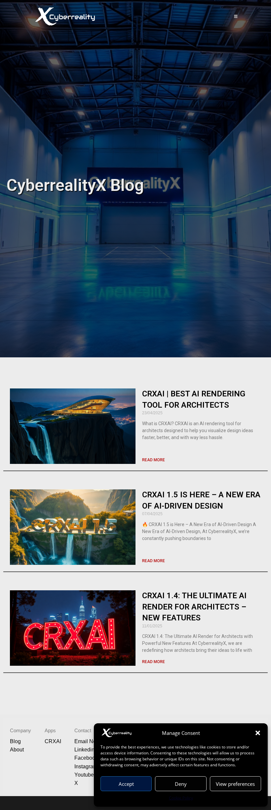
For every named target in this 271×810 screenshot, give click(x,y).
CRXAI (53, 741)
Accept (126, 784)
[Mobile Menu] (236, 16)
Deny (181, 784)
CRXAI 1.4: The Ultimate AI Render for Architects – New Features (194, 606)
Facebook (86, 758)
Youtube (84, 775)
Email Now (87, 741)
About (17, 749)
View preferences (235, 784)
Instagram (85, 766)
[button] (257, 733)
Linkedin (84, 749)
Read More (153, 460)
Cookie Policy (181, 798)
